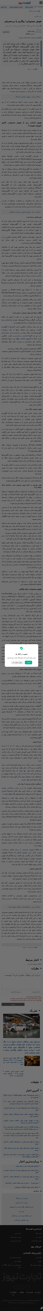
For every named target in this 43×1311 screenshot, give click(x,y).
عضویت (28, 662)
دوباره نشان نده (17, 662)
